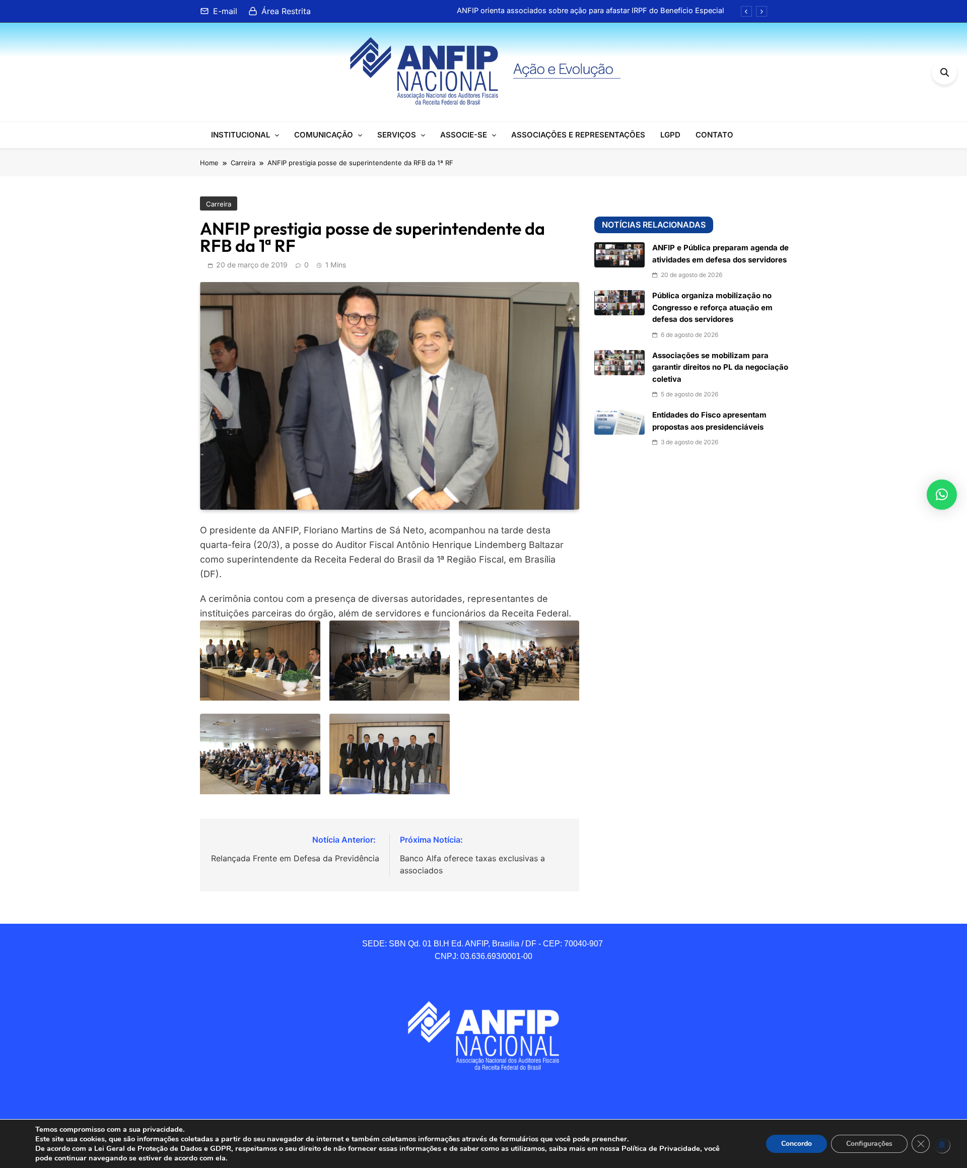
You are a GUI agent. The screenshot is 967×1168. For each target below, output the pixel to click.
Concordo (796, 1143)
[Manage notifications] (942, 1145)
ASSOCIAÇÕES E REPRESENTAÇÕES (578, 135)
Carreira (218, 204)
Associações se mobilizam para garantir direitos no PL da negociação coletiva (720, 367)
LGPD (670, 135)
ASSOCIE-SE (463, 135)
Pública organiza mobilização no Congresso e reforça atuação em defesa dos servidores (712, 307)
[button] (942, 494)
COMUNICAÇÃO (323, 135)
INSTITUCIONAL (240, 135)
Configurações (869, 1143)
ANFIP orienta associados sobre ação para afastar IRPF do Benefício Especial (590, 11)
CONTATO (714, 135)
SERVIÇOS (396, 135)
